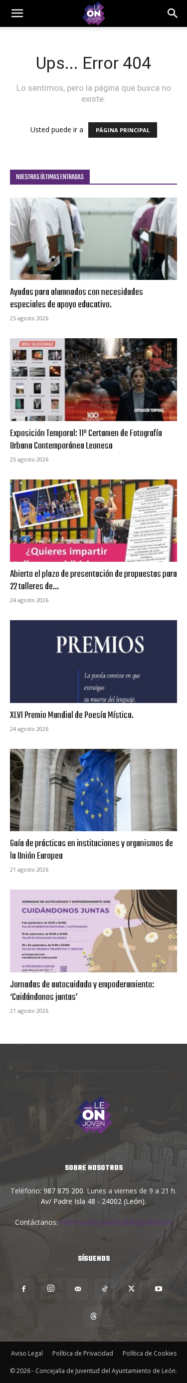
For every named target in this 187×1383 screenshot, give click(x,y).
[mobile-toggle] (17, 13)
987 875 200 (63, 1190)
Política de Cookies (150, 1353)
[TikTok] (105, 1289)
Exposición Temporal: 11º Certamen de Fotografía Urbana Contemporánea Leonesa (86, 440)
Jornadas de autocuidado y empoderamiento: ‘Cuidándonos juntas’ (82, 991)
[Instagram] (51, 1289)
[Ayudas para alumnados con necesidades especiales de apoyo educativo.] (93, 239)
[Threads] (94, 1317)
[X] (132, 1289)
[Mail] (78, 1289)
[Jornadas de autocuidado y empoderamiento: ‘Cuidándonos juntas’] (93, 931)
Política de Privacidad (82, 1353)
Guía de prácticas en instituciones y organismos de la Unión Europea (91, 850)
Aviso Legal (27, 1353)
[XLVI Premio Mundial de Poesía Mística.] (93, 661)
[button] (173, 13)
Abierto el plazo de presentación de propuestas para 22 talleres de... (93, 580)
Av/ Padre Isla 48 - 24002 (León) (93, 1201)
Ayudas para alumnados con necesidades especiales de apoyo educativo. (76, 298)
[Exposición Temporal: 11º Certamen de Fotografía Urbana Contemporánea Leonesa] (93, 379)
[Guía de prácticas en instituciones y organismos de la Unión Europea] (93, 790)
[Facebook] (24, 1289)
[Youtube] (159, 1289)
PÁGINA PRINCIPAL (123, 130)
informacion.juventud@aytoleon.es (116, 1222)
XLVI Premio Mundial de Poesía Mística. (72, 715)
